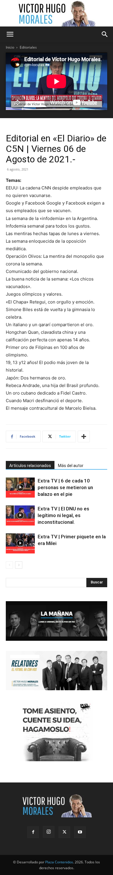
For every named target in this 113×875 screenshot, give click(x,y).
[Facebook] (33, 832)
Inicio (10, 47)
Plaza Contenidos (59, 862)
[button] (10, 34)
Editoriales (28, 47)
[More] (84, 436)
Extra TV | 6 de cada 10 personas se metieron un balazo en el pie (65, 487)
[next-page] (18, 565)
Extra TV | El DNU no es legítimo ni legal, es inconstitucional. (63, 515)
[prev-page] (9, 565)
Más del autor (70, 465)
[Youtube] (80, 832)
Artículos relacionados (30, 465)
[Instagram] (48, 832)
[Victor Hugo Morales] (56, 13)
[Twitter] (64, 832)
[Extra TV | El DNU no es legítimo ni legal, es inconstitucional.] (20, 515)
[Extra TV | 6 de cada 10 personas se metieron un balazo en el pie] (20, 488)
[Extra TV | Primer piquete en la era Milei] (20, 543)
